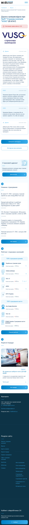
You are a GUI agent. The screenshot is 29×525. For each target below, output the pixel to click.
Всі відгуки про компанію (14, 148)
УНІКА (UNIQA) (10, 271)
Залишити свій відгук (15, 141)
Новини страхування (6, 454)
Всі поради (13, 387)
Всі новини (14, 241)
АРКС (7, 286)
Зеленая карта (19, 471)
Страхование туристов (21, 478)
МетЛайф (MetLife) (11, 306)
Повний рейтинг (13, 332)
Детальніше (13, 174)
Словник (3, 468)
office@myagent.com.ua (8, 405)
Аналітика (3, 462)
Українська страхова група (13, 263)
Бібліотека (3, 465)
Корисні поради (5, 452)
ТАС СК (8, 314)
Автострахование (20, 462)
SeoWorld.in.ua (13, 411)
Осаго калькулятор (20, 465)
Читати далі (6, 382)
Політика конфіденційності (8, 408)
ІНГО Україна (9, 294)
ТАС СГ (8, 278)
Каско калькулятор (20, 468)
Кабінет (15, 522)
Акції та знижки (5, 449)
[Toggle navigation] (26, 2)
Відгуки (3, 446)
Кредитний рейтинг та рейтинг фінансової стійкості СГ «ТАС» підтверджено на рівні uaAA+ (11, 204)
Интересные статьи (21, 486)
